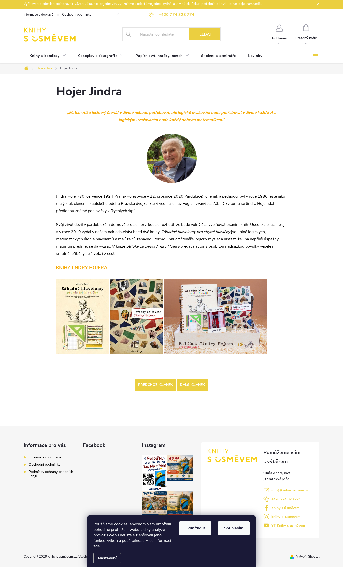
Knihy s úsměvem (285, 508)
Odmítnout (195, 528)
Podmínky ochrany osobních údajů (51, 473)
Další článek (192, 384)
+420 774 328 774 (286, 499)
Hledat (204, 34)
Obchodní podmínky (76, 14)
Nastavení (107, 558)
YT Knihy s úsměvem (288, 525)
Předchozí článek (155, 384)
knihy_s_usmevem (285, 516)
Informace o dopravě (38, 14)
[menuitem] (48, 56)
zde (96, 546)
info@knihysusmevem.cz (291, 490)
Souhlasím (233, 528)
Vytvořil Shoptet (307, 556)
